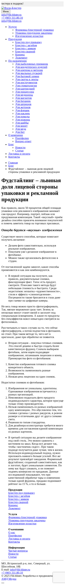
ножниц (22, 119)
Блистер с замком (25, 48)
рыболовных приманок (31, 63)
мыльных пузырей (28, 73)
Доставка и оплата (19, 153)
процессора (24, 91)
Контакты (14, 156)
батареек (23, 101)
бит (20, 132)
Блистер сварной (25, 51)
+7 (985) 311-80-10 (12, 17)
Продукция (15, 39)
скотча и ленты (26, 79)
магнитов (23, 97)
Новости (20, 147)
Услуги (12, 26)
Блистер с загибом (26, 45)
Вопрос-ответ (23, 141)
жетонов (23, 107)
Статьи (19, 150)
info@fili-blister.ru (11, 20)
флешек (22, 110)
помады (22, 116)
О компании (15, 135)
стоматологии (26, 85)
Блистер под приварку (28, 42)
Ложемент (21, 57)
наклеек (22, 113)
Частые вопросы (18, 550)
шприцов (23, 104)
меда (20, 128)
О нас (11, 532)
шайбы (22, 122)
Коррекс (20, 54)
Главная (13, 162)
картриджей (25, 88)
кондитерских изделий (31, 67)
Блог (11, 144)
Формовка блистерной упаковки (34, 29)
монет (21, 125)
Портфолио (22, 138)
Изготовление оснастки (29, 36)
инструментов (26, 82)
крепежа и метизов (29, 70)
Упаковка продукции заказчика (33, 32)
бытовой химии (27, 76)
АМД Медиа (8, 578)
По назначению (17, 60)
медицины (24, 94)
